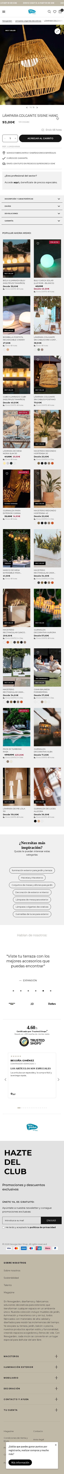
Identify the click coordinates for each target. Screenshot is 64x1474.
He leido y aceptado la (31, 1227)
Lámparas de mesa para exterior (32, 899)
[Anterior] (5, 1079)
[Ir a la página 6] (29, 1107)
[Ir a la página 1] (19, 1107)
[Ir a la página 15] (46, 1107)
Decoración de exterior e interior (32, 892)
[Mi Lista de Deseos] (55, 11)
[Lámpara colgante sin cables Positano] (47, 375)
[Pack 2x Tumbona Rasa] (16, 727)
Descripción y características (19, 199)
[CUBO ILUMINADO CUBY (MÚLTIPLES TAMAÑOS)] (16, 375)
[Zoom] (57, 31)
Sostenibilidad (11, 1277)
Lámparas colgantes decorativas (28, 21)
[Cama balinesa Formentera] (47, 667)
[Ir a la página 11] (38, 1107)
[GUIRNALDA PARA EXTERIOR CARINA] (16, 488)
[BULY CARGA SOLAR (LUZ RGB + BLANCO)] (47, 258)
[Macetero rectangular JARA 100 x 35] (47, 548)
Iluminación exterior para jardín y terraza (32, 870)
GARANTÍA (9, 221)
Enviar (51, 1220)
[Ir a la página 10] (36, 1107)
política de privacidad (43, 1227)
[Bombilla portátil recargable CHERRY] (16, 315)
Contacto (38, 1431)
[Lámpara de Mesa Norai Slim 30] (16, 429)
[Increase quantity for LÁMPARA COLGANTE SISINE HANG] (15, 138)
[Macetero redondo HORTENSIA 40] (47, 488)
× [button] (56, 1445)
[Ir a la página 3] (23, 1107)
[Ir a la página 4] (25, 1107)
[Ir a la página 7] (31, 1107)
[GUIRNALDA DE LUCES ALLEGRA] (47, 787)
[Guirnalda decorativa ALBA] (47, 727)
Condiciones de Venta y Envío (16, 1439)
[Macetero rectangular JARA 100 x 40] (16, 667)
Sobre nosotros (12, 1270)
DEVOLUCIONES (11, 213)
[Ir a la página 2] (21, 1107)
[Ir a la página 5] (27, 1107)
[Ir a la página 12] (40, 1107)
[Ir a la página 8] (33, 1107)
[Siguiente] (58, 1079)
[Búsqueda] (49, 11)
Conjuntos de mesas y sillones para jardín (32, 885)
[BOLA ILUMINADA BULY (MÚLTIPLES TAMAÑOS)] (16, 258)
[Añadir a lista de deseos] (57, 118)
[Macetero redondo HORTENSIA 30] (47, 429)
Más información (20, 1462)
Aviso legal (38, 1439)
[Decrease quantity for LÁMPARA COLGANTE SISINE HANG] (4, 138)
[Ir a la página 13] (42, 1107)
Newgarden (7, 21)
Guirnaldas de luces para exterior (32, 914)
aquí (16, 182)
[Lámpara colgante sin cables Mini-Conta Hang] (47, 315)
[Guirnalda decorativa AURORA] (47, 608)
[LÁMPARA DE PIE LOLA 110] (16, 787)
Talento (8, 1285)
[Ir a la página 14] (44, 1107)
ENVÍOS (8, 206)
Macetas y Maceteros (32, 877)
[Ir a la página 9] (34, 1107)
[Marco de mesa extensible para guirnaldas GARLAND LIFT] (16, 548)
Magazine (9, 1292)
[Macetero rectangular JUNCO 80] (16, 608)
